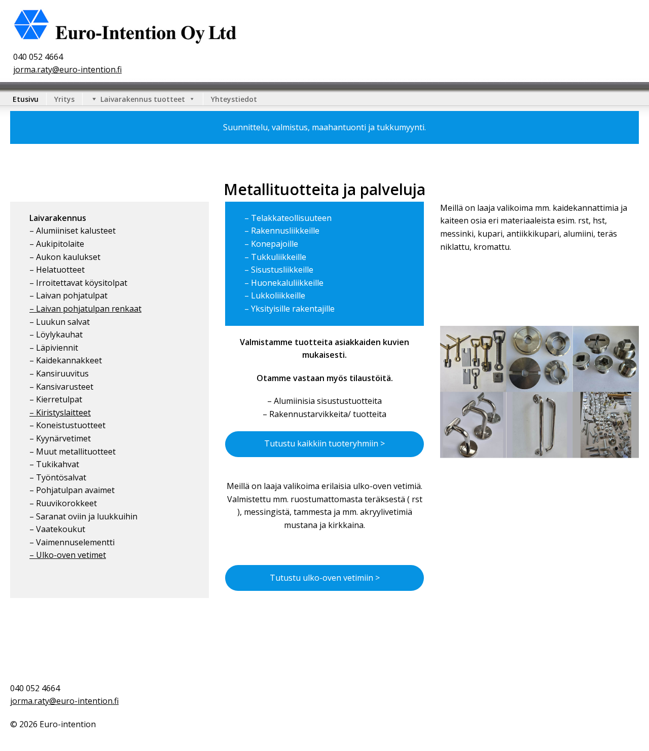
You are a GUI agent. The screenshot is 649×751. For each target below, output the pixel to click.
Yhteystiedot (234, 99)
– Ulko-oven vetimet (67, 554)
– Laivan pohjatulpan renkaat (85, 308)
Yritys (64, 99)
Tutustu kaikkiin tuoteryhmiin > (324, 443)
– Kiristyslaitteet (60, 412)
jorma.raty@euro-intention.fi (67, 69)
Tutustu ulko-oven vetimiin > (325, 577)
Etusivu (26, 99)
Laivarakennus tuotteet (142, 99)
